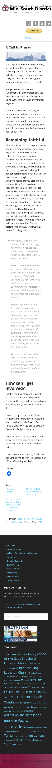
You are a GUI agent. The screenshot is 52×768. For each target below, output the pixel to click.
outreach (10, 721)
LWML (15, 703)
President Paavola (14, 522)
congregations (15, 680)
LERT (6, 697)
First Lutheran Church (31, 683)
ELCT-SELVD (30, 680)
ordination (29, 710)
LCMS (39, 522)
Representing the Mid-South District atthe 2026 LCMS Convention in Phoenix (14, 505)
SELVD (23, 731)
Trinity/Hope (36, 735)
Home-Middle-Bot (34, 518)
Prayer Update (12, 568)
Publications (11, 572)
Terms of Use (12, 580)
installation (33, 692)
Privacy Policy (12, 576)
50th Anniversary (10, 654)
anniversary (30, 654)
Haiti (17, 692)
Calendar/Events (13, 549)
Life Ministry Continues (11, 490)
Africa (21, 654)
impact (23, 692)
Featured (21, 518)
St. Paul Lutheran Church (36, 732)
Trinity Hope (9, 740)
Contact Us (11, 557)
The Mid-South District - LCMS (26, 8)
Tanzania (10, 735)
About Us (10, 545)
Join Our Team (12, 564)
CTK (22, 680)
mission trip (28, 707)
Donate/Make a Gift (15, 561)
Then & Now (22, 736)
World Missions (35, 740)
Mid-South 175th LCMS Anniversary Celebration (34, 492)
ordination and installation (22, 715)
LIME (11, 697)
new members (17, 711)
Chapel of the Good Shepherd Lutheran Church (25, 658)
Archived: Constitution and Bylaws (21, 553)
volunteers (20, 740)
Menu (28, 37)
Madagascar (24, 702)
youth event (16, 744)
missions (16, 707)
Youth (7, 744)
